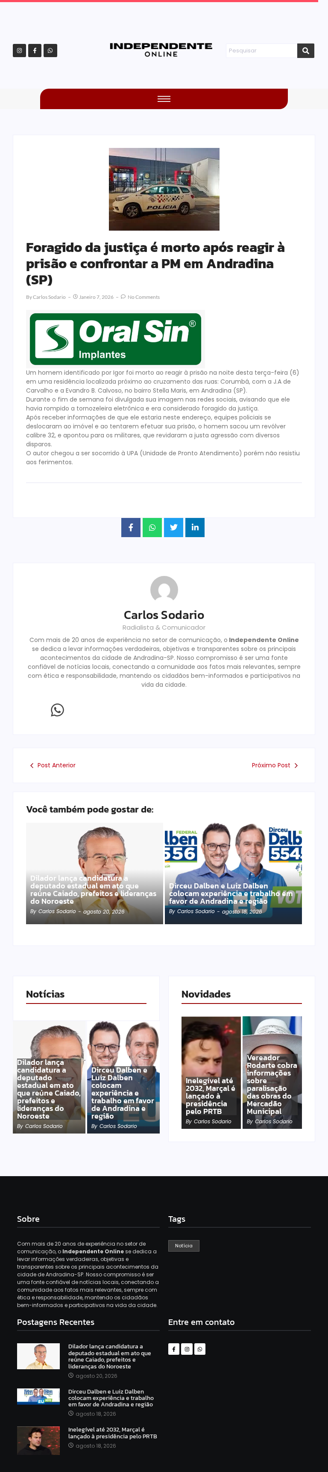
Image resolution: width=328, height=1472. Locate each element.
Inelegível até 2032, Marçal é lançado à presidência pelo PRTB (210, 1096)
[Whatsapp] (50, 50)
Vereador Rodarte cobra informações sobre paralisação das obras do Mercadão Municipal (272, 1084)
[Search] (305, 50)
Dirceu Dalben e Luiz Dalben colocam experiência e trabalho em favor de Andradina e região (231, 893)
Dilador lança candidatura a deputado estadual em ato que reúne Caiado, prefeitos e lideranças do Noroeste (93, 889)
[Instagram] (19, 50)
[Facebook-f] (34, 50)
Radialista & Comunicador (164, 627)
